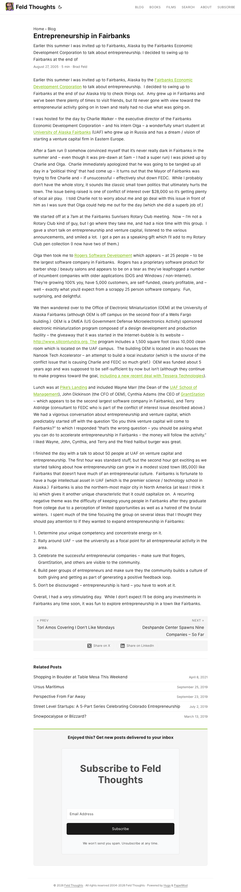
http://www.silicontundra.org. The (65, 341)
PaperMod (181, 885)
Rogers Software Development (103, 255)
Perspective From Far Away (59, 696)
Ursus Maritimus (48, 686)
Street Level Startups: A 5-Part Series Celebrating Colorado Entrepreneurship (106, 706)
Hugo (167, 885)
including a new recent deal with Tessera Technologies (152, 375)
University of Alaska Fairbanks (62, 132)
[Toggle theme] (60, 7)
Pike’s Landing (73, 387)
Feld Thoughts (35, 7)
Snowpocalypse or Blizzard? (59, 716)
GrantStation (193, 394)
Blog (52, 28)
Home (38, 28)
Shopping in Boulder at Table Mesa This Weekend (80, 677)
